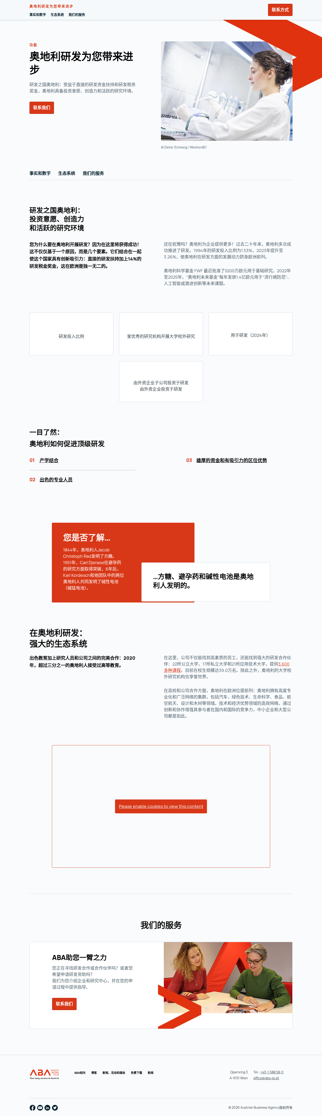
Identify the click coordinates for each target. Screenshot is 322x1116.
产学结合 (49, 460)
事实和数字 (37, 14)
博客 (94, 1073)
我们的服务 (77, 14)
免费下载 (136, 1073)
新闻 (150, 1073)
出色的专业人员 (56, 480)
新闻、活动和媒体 (114, 1073)
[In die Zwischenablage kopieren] (46, 71)
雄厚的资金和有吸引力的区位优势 (231, 460)
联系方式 (280, 9)
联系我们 (41, 107)
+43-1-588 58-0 (272, 1072)
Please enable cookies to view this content (161, 806)
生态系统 (57, 14)
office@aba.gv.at (266, 1078)
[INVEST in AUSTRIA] (44, 1074)
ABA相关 (80, 1073)
